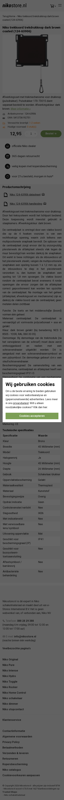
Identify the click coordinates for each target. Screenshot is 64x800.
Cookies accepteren (32, 415)
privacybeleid (21, 403)
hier (45, 407)
